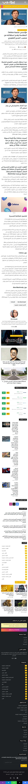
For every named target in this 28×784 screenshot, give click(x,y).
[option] (14, 338)
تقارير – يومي (4, 553)
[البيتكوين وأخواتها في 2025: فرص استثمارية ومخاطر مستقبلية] (21, 588)
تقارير (2, 579)
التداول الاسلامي (4, 567)
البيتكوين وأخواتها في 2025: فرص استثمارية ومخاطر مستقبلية (21, 594)
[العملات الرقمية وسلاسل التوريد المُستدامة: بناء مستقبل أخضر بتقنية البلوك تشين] (7, 603)
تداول (4, 392)
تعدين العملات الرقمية (6, 576)
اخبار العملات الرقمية (18, 26)
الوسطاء (25, 723)
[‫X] (14, 658)
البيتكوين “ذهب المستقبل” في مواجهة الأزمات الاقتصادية (7, 594)
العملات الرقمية (4, 548)
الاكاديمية (3, 550)
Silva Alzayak (21, 47)
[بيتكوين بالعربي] (9, 2)
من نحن (25, 639)
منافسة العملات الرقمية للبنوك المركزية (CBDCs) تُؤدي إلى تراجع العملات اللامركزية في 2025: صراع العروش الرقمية (14, 488)
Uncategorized (4, 569)
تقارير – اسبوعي (4, 572)
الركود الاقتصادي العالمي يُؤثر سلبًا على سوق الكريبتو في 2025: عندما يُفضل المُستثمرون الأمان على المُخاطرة (14, 458)
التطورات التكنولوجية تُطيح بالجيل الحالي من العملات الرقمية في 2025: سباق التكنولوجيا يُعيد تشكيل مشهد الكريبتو (14, 442)
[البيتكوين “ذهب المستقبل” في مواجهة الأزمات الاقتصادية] (7, 588)
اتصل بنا (25, 642)
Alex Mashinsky (21, 302)
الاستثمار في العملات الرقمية (7, 557)
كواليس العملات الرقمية (6, 574)
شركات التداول (4, 555)
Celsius (12, 302)
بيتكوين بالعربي (10, 772)
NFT (2, 565)
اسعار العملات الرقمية (6, 560)
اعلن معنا (25, 644)
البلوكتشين (4, 562)
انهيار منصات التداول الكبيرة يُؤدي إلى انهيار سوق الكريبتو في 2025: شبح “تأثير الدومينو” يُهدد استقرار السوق (14, 341)
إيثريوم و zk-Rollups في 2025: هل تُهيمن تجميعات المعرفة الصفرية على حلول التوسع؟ (21, 609)
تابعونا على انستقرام (13, 629)
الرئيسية (24, 26)
